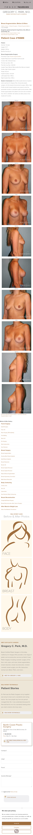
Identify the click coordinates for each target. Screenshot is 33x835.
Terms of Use (13, 792)
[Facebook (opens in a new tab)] (5, 7)
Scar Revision (4, 447)
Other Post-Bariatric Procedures (8, 509)
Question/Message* (6, 776)
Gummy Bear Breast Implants (8, 456)
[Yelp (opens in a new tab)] (12, 7)
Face (6, 554)
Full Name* (4, 750)
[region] (16, 821)
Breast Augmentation (23, 26)
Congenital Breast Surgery (7, 500)
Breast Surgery (13, 26)
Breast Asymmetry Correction (8, 476)
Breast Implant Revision (6, 470)
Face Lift (3, 429)
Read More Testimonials (12, 712)
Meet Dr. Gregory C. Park (13, 675)
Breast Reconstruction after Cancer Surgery (11, 503)
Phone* (3, 767)
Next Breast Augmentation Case (9, 34)
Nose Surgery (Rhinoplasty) (7, 432)
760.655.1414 (23, 7)
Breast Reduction (5, 462)
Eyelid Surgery (4, 426)
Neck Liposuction (5, 444)
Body (6, 628)
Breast (8, 591)
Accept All (16, 823)
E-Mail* (3, 759)
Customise (16, 827)
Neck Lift (3, 438)
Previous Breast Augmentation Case (10, 33)
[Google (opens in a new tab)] (10, 7)
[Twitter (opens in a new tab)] (7, 7)
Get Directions (16, 741)
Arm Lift (3, 488)
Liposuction (4, 491)
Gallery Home (4, 26)
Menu (6, 2)
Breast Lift (3, 465)
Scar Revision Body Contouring (8, 494)
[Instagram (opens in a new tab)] (15, 7)
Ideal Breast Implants (6, 459)
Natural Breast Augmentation (8, 473)
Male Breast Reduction (6, 479)
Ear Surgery (4, 441)
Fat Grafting (4, 435)
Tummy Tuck (4, 485)
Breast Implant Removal (6, 467)
